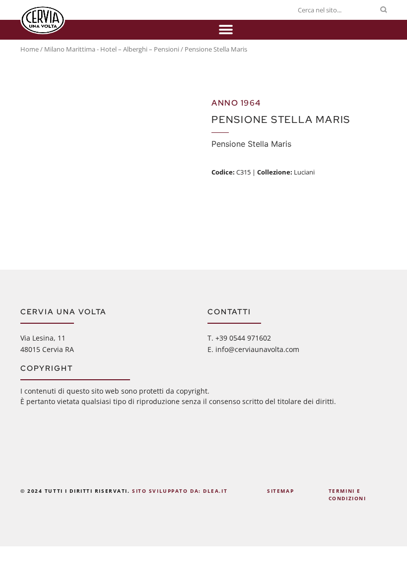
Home (29, 49)
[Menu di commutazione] (225, 29)
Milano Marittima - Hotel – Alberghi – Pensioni (111, 49)
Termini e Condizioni (347, 494)
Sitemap (280, 490)
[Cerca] (383, 10)
